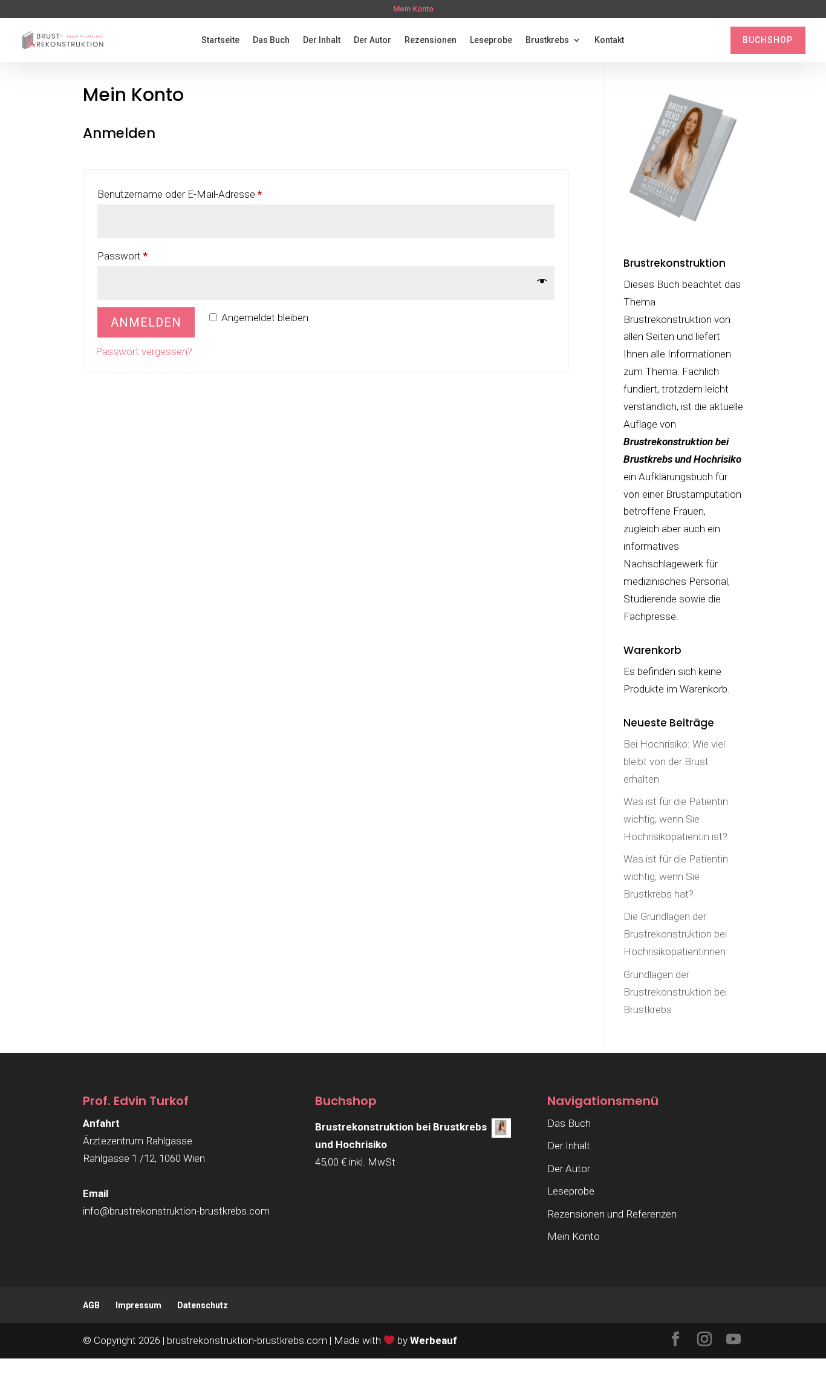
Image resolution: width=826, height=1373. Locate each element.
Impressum (138, 1305)
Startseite (220, 40)
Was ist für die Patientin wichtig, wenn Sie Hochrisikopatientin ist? (675, 819)
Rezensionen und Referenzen (612, 1214)
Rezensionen (431, 40)
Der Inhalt (321, 40)
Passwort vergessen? (144, 351)
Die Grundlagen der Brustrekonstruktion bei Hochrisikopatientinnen (675, 933)
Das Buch (271, 40)
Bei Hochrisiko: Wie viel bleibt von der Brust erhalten (674, 761)
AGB (91, 1305)
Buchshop (768, 40)
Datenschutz (202, 1305)
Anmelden (146, 322)
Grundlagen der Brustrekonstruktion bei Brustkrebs (675, 992)
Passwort (147, 255)
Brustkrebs (547, 40)
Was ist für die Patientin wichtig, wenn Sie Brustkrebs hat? (675, 876)
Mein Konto (413, 9)
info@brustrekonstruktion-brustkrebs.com (176, 1211)
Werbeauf (433, 1340)
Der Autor (372, 40)
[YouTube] (733, 1340)
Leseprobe (491, 40)
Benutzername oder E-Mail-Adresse (204, 194)
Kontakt (609, 40)
